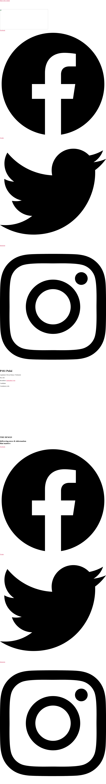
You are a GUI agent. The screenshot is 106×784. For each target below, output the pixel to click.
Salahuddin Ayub (10, 380)
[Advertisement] (40, 5)
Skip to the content (5, 0)
